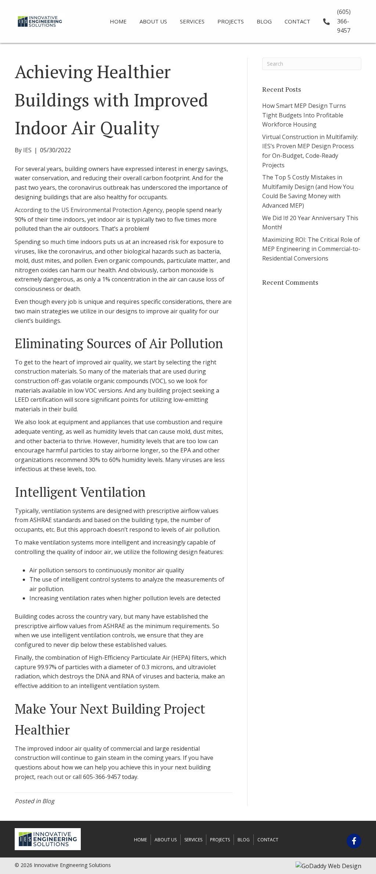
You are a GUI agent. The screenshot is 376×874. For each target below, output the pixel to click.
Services (193, 840)
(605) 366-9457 (344, 21)
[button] (354, 841)
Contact (267, 840)
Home (140, 840)
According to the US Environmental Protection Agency (89, 210)
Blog (48, 801)
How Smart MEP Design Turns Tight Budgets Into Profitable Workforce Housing (304, 115)
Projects (220, 840)
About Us (166, 840)
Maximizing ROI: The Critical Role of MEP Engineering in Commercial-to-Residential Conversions (311, 249)
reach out (50, 777)
